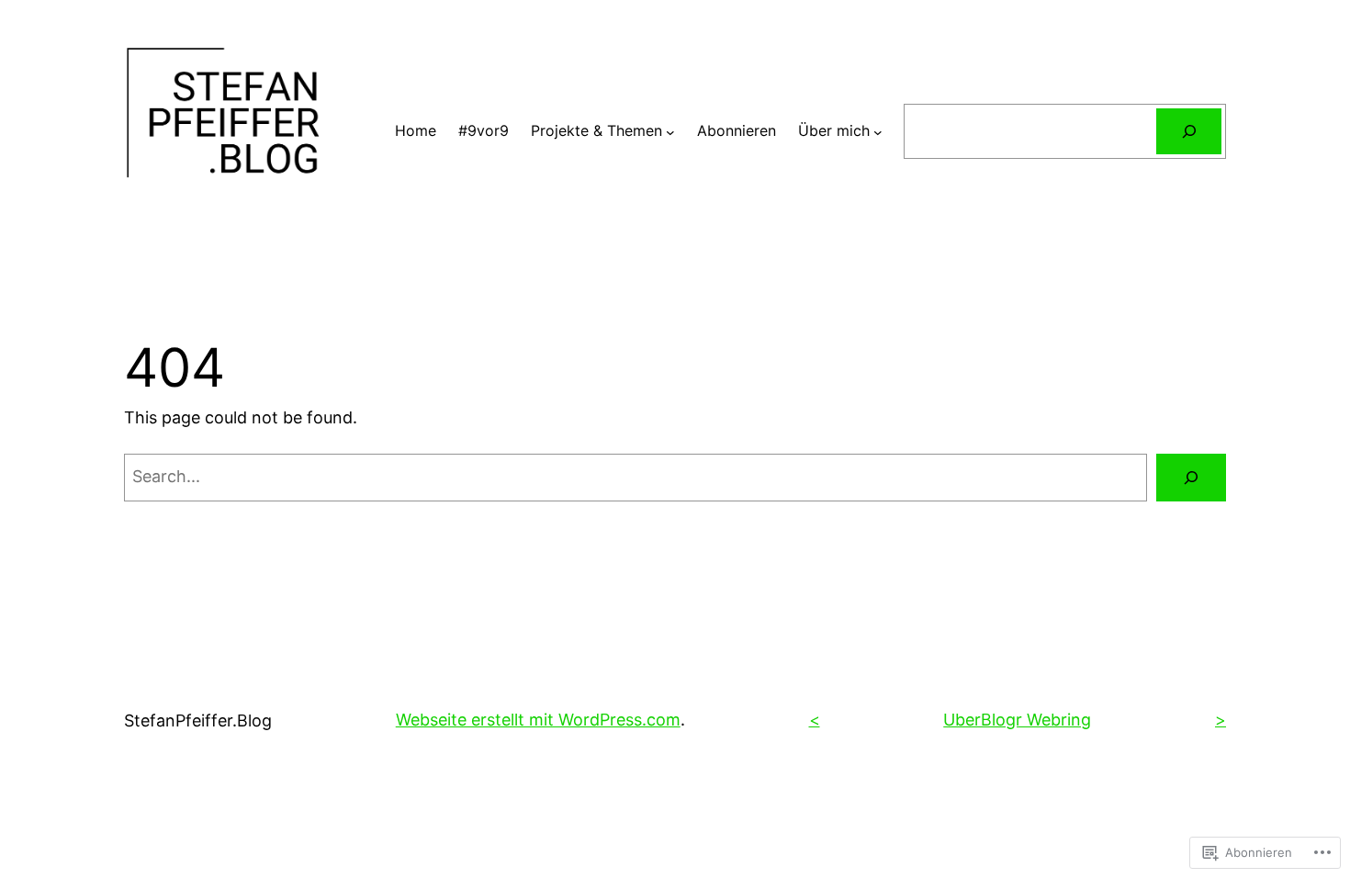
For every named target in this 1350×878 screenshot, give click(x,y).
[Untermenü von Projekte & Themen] (670, 131)
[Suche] (1188, 130)
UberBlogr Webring (1017, 719)
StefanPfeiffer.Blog (198, 720)
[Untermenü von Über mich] (878, 131)
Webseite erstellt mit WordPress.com (538, 719)
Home (415, 130)
